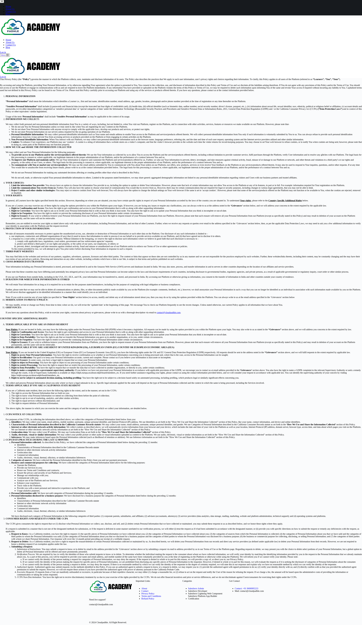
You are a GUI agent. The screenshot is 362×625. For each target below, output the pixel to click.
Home (8, 40)
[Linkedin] (115, 614)
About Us (10, 42)
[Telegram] (92, 614)
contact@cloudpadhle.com (168, 312)
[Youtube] (107, 614)
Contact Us (11, 45)
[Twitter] (100, 614)
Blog (8, 47)
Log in (3, 52)
